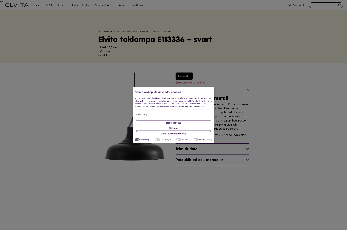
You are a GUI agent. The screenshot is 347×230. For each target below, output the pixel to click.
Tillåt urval (173, 128)
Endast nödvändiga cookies (173, 133)
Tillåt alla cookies (173, 123)
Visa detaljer (143, 114)
